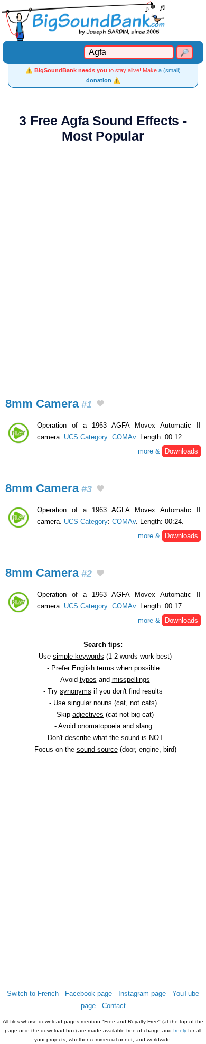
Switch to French (33, 993)
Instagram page (142, 993)
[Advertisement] (103, 264)
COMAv (124, 437)
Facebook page (88, 993)
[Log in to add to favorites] (100, 404)
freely (179, 1030)
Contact (114, 1006)
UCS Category (86, 437)
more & (168, 451)
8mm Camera (48, 403)
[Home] (103, 20)
